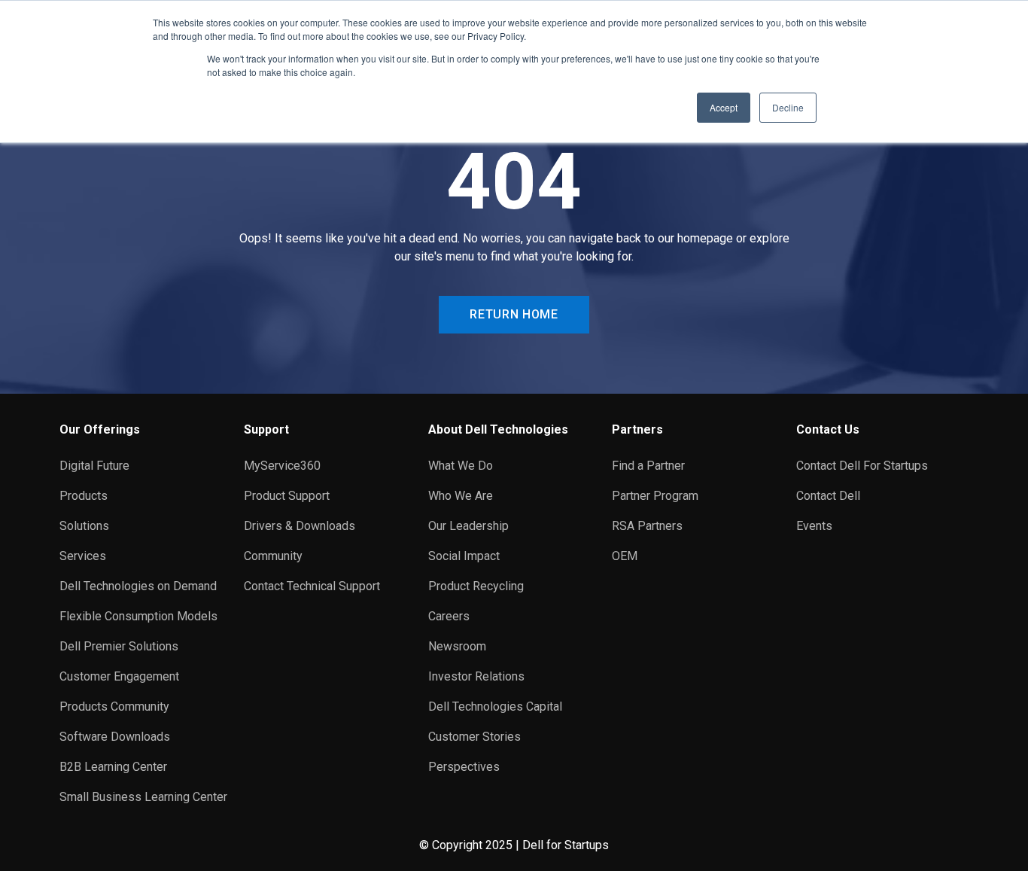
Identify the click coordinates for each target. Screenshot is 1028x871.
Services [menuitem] (82, 556)
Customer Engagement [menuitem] (119, 676)
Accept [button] (724, 107)
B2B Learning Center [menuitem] (113, 767)
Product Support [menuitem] (287, 496)
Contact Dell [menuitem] (828, 496)
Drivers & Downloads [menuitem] (299, 526)
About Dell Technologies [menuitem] (498, 429)
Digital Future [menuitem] (94, 465)
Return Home (514, 314)
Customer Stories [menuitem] (474, 736)
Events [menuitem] (814, 526)
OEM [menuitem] (624, 556)
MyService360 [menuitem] (282, 465)
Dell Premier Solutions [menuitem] (118, 646)
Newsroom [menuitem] (457, 646)
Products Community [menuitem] (114, 706)
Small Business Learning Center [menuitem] (143, 797)
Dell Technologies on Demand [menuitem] (138, 586)
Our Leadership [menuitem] (468, 526)
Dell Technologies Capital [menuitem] (495, 706)
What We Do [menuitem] (460, 465)
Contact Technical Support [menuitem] (312, 586)
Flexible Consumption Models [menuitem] (138, 616)
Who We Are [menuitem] (460, 496)
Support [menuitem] (266, 429)
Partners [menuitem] (637, 429)
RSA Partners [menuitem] (647, 526)
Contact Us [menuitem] (827, 429)
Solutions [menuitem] (84, 526)
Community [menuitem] (273, 556)
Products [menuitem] (83, 496)
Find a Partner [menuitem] (648, 465)
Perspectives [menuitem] (464, 767)
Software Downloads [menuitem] (114, 736)
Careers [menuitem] (449, 616)
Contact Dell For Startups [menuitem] (862, 465)
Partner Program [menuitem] (655, 496)
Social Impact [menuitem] (464, 556)
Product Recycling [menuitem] (476, 586)
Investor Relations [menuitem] (476, 676)
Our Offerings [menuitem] (99, 429)
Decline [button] (788, 107)
